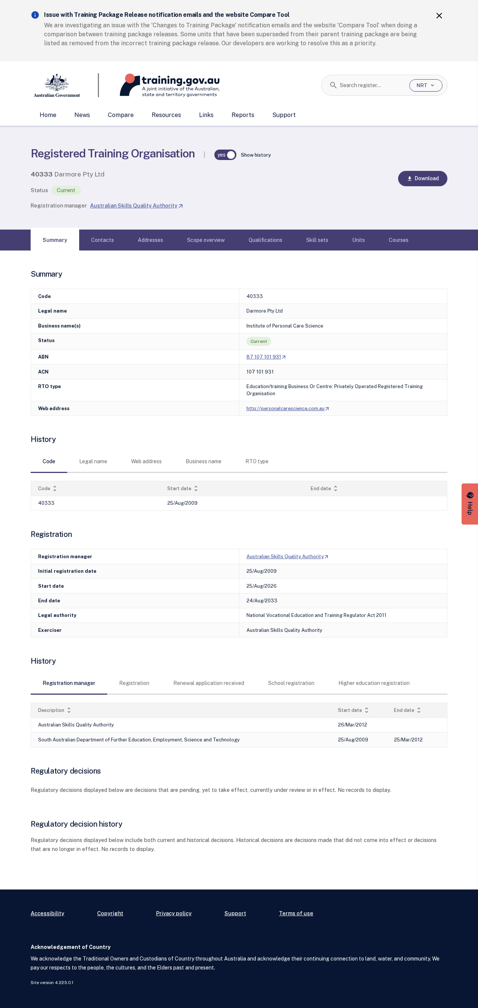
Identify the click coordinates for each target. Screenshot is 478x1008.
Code (48, 488)
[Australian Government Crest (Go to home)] (65, 85)
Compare (121, 115)
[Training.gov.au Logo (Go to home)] (159, 85)
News (82, 115)
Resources (166, 115)
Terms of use (296, 913)
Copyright (110, 913)
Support (284, 115)
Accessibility (47, 913)
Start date (183, 488)
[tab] (55, 240)
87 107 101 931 (266, 357)
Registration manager (59, 205)
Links (206, 115)
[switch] (225, 155)
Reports (243, 115)
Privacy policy (174, 913)
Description (55, 710)
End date (325, 488)
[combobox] (372, 85)
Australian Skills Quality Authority (136, 205)
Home (48, 115)
